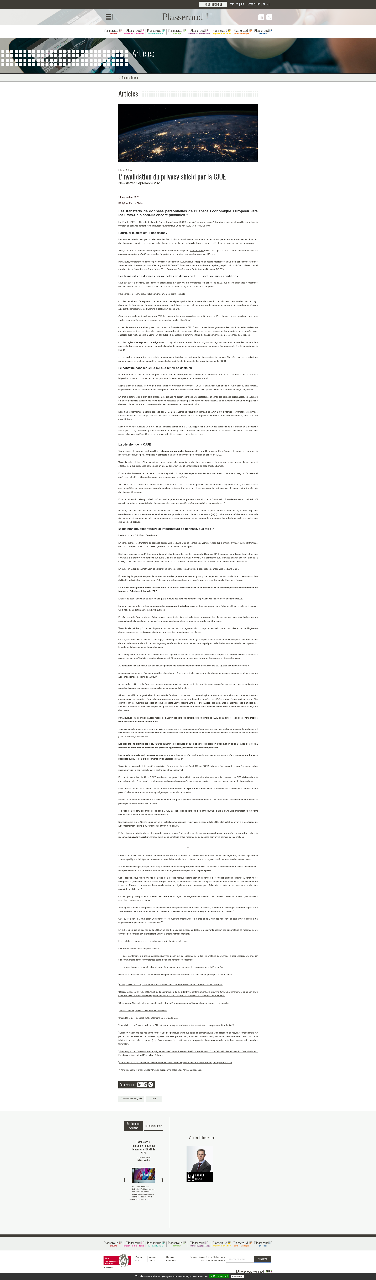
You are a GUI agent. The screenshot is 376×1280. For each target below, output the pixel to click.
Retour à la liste (130, 77)
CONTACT (234, 4)
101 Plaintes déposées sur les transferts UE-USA (143, 1010)
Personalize (237, 1276)
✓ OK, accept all (219, 1276)
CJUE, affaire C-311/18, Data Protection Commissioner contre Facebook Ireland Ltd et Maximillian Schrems (171, 984)
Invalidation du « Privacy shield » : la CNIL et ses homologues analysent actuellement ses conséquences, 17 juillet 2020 (176, 1025)
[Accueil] (188, 17)
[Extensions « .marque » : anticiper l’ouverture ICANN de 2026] (143, 1170)
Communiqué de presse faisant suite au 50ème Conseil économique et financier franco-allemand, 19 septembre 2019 (175, 1063)
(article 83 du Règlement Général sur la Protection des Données (184, 269)
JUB (242, 4)
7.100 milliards (197, 251)
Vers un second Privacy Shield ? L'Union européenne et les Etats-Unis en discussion (161, 1070)
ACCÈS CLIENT (253, 4)
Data (153, 1099)
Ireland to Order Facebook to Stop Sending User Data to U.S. (148, 1018)
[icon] (261, 17)
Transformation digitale (131, 1099)
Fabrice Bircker (136, 203)
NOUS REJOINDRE (213, 4)
